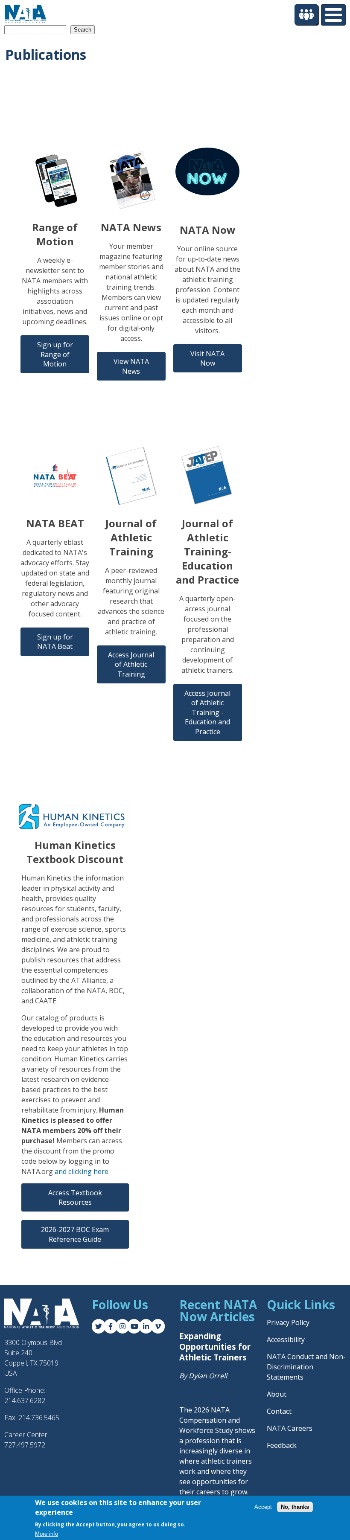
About (276, 1394)
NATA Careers (289, 1428)
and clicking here (81, 1171)
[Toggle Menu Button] (333, 15)
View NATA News (131, 366)
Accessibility (286, 1339)
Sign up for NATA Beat (55, 641)
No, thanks (295, 1507)
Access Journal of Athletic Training (131, 664)
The (186, 1410)
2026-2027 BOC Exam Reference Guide (75, 1234)
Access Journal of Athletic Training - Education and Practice (207, 712)
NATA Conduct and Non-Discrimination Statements (306, 1367)
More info (46, 1534)
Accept (263, 1507)
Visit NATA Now (207, 358)
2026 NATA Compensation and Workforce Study (209, 1420)
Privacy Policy (288, 1322)
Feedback (282, 1445)
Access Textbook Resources (75, 1197)
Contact (279, 1411)
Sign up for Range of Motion (55, 354)
